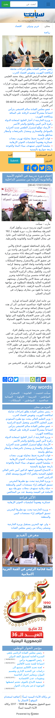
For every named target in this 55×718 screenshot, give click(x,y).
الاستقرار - (14, 393)
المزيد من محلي (43, 407)
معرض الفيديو (27, 535)
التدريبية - (32, 396)
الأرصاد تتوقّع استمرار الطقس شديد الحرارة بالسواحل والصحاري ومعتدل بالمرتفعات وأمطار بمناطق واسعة (28, 131)
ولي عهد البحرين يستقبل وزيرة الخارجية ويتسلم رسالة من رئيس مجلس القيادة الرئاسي (28, 525)
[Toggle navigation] (48, 4)
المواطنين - (45, 396)
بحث (6, 4)
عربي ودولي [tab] (33, 26)
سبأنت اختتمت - (42, 393)
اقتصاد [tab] (18, 26)
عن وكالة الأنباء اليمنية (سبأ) (36, 696)
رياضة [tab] (47, 32)
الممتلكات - (15, 400)
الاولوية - (20, 396)
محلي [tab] (47, 26)
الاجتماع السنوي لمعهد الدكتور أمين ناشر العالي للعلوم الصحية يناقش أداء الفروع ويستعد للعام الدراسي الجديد (27, 473)
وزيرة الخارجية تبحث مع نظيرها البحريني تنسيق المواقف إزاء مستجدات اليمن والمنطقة (28, 510)
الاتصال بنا (23, 700)
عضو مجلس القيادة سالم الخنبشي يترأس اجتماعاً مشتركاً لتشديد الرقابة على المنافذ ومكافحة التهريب (30, 113)
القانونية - (27, 393)
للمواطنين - (29, 400)
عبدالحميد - (43, 400)
